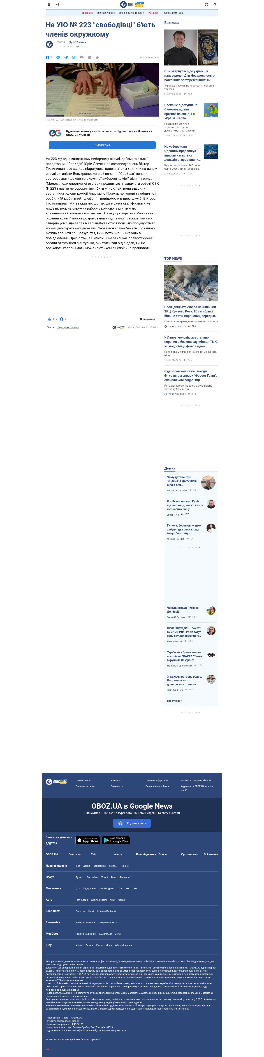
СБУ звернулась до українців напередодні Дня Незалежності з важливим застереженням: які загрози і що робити (189, 75)
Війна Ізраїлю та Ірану (131, 12)
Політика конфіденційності (196, 780)
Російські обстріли (173, 12)
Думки (169, 468)
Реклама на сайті (84, 786)
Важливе (172, 23)
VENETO (153, 12)
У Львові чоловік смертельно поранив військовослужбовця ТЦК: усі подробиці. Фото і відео (191, 341)
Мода (109, 945)
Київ (77, 866)
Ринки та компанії (85, 922)
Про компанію (83, 780)
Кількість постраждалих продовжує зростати (191, 321)
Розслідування (146, 854)
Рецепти (80, 911)
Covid (118, 934)
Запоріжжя (100, 866)
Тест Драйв (81, 900)
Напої (91, 911)
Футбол (79, 877)
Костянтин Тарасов (177, 490)
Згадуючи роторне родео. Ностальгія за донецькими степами (184, 680)
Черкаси (124, 866)
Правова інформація (157, 780)
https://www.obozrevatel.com (164, 961)
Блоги (163, 854)
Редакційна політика (68, 327)
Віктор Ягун (173, 515)
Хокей (104, 877)
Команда (116, 780)
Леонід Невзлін (174, 641)
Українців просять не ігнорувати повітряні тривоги (189, 87)
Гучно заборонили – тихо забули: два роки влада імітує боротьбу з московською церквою (184, 529)
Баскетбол (92, 877)
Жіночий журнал (124, 945)
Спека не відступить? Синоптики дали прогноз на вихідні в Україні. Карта (180, 111)
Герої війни (87, 12)
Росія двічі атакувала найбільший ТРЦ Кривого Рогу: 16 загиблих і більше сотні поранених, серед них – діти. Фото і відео (190, 311)
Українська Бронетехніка (180, 665)
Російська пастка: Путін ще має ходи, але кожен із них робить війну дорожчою (185, 505)
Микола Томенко (175, 539)
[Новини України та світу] (118, 328)
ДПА (120, 888)
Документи (117, 786)
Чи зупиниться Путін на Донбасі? (183, 609)
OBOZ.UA (61, 42)
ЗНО (128, 888)
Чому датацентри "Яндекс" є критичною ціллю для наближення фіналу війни (182, 481)
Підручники (89, 888)
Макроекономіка (108, 922)
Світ (93, 854)
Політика (74, 854)
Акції (112, 900)
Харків (86, 866)
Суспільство (189, 854)
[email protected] (87, 1030)
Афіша (78, 945)
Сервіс (121, 900)
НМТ (136, 888)
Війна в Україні (106, 12)
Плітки (89, 945)
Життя (118, 854)
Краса (99, 945)
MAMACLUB (105, 934)
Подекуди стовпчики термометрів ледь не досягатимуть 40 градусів (179, 127)
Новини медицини (85, 934)
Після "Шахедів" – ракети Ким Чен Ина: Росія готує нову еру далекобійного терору (184, 632)
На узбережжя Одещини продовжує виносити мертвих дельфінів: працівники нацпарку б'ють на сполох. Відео (181, 153)
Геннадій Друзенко (176, 617)
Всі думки (173, 700)
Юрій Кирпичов (175, 690)
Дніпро (113, 866)
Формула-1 (125, 877)
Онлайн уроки (106, 888)
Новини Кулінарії (106, 911)
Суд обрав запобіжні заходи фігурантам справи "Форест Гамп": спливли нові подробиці (190, 375)
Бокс (113, 877)
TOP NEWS (173, 258)
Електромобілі (99, 900)
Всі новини (211, 854)
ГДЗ (77, 888)
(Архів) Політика (77, 42)
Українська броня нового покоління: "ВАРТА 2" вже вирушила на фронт (184, 656)
